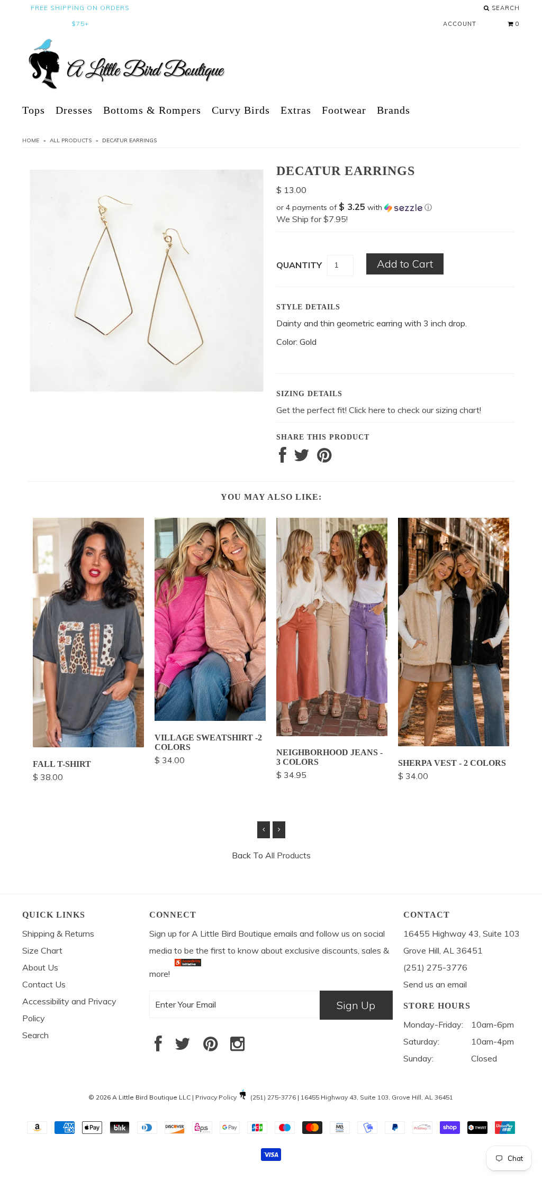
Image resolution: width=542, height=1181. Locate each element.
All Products (71, 140)
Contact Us (44, 984)
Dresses (74, 110)
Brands (393, 110)
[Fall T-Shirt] (88, 744)
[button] (395, 207)
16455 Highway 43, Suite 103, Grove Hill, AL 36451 (377, 1097)
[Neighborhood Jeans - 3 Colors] (331, 733)
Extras (296, 110)
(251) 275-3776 (273, 1097)
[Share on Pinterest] (324, 458)
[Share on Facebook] (282, 458)
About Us (40, 967)
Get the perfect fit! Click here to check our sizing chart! (378, 410)
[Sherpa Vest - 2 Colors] (453, 743)
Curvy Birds (241, 110)
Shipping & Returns (58, 933)
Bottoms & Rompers (152, 110)
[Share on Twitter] (302, 458)
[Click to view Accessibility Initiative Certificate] (188, 973)
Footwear (344, 110)
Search (505, 8)
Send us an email (435, 984)
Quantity (299, 265)
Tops (33, 110)
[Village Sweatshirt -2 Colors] (210, 717)
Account (459, 24)
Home (30, 140)
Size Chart (42, 950)
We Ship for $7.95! (312, 219)
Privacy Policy (216, 1097)
